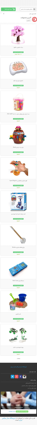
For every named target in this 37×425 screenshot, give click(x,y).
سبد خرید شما (8, 9)
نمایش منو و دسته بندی (26, 9)
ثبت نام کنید (12, 411)
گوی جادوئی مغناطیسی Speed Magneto (18, 180)
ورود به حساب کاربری (22, 411)
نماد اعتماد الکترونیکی (31, 383)
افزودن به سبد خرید (18, 52)
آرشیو (28, 20)
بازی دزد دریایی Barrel (18, 147)
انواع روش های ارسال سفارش (29, 385)
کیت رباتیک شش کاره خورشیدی (18, 214)
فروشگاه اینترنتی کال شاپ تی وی (19, 367)
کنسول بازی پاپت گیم (18, 80)
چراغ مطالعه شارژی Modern (18, 247)
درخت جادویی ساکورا (18, 47)
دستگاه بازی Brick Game (18, 280)
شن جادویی (18, 314)
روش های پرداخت (32, 388)
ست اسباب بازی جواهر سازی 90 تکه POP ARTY (18, 114)
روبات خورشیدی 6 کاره (18, 347)
